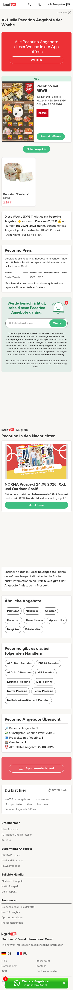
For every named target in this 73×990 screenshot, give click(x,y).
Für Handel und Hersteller (16, 834)
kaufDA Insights (10, 912)
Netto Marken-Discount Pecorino (28, 700)
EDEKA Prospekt (11, 855)
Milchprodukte (13, 804)
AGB (4, 971)
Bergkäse (13, 629)
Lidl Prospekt (8, 891)
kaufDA (9, 799)
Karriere (6, 840)
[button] (36, 109)
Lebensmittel (42, 799)
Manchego (32, 610)
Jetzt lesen (36, 505)
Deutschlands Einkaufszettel (18, 907)
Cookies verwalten (47, 971)
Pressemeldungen (12, 922)
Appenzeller (56, 620)
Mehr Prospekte (37, 149)
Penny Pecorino (43, 691)
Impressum (43, 960)
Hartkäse (42, 804)
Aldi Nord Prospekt (12, 881)
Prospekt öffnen (50, 136)
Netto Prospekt (10, 886)
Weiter (58, 323)
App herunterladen (12, 917)
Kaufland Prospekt (12, 860)
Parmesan (13, 610)
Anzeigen (62, 12)
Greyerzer (13, 620)
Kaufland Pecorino (18, 681)
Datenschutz (9, 966)
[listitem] (18, 182)
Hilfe (4, 960)
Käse (29, 804)
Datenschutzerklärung (52, 354)
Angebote (24, 799)
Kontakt (41, 966)
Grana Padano (34, 620)
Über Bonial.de (10, 829)
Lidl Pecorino (44, 681)
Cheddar (50, 610)
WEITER (36, 60)
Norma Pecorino (17, 691)
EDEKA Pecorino (48, 663)
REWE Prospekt (10, 865)
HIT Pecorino (46, 672)
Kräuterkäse (33, 629)
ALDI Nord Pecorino (19, 663)
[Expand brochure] (18, 111)
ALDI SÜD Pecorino (19, 672)
